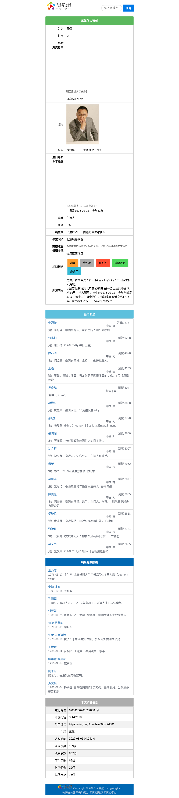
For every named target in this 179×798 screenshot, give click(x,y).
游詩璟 (52, 528)
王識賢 (52, 647)
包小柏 (52, 338)
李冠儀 (52, 322)
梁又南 (52, 544)
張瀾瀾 (52, 433)
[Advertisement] (99, 65)
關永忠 (52, 671)
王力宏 (52, 570)
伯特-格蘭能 (55, 622)
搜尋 (128, 8)
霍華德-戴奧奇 (57, 659)
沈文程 (52, 448)
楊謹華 (52, 403)
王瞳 (51, 368)
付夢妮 (52, 610)
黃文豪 (52, 683)
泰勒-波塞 (54, 586)
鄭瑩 (51, 463)
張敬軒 (52, 418)
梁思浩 (52, 479)
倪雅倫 (52, 513)
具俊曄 (52, 387)
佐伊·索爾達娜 (57, 635)
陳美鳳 (52, 494)
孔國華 (52, 598)
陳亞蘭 (52, 353)
